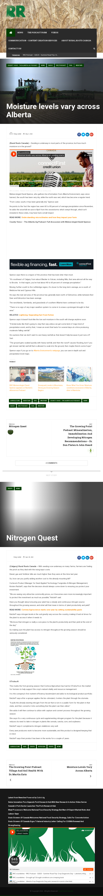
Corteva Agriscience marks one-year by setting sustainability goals (52, 610)
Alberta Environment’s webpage (47, 350)
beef (24, 746)
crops (32, 746)
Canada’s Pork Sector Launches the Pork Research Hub (32, 806)
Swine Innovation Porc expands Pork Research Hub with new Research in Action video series (47, 802)
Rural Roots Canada (65, 891)
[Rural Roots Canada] (10, 33)
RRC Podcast (61, 65)
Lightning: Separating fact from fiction (36, 315)
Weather (79, 65)
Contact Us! (14, 48)
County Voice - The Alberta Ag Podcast (22, 65)
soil (35, 400)
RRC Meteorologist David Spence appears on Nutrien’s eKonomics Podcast (21, 387)
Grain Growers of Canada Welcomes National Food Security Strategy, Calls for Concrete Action (48, 818)
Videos (54, 32)
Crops (10, 488)
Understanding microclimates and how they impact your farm (49, 217)
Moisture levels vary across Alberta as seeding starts (35, 190)
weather (43, 400)
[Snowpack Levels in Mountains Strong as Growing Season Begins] (51, 374)
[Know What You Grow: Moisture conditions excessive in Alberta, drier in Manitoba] (80, 374)
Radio (50, 65)
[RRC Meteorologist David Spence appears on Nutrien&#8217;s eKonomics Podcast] (23, 374)
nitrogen (41, 746)
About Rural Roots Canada (76, 40)
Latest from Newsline (17, 798)
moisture (26, 400)
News (20, 32)
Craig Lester (17, 134)
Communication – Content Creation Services (32, 40)
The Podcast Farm (37, 32)
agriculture (15, 400)
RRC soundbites (14, 190)
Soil (70, 65)
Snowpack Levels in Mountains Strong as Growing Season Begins (50, 387)
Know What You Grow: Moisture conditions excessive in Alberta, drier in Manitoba (79, 387)
